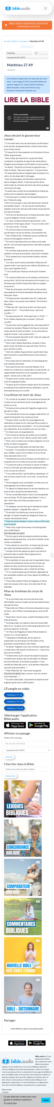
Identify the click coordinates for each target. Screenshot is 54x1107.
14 (5, 241)
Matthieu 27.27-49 (14, 701)
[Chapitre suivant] (52, 555)
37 (5, 434)
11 (5, 220)
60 (5, 622)
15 (5, 250)
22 (5, 307)
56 (5, 580)
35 (5, 419)
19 (5, 277)
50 (5, 527)
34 (5, 413)
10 (5, 214)
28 (5, 360)
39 (5, 446)
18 (5, 271)
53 (5, 550)
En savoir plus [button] (10, 1103)
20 (5, 289)
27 (5, 351)
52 (5, 544)
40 (5, 449)
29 (5, 366)
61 (5, 631)
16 (5, 256)
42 (5, 464)
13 (5, 235)
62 (5, 637)
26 (5, 342)
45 (5, 488)
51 (5, 536)
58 (5, 607)
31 (5, 384)
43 (5, 473)
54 (5, 559)
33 (5, 407)
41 (5, 458)
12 (5, 229)
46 (5, 494)
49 (5, 521)
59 (5, 616)
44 (5, 482)
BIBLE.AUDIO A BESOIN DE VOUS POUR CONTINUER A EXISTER (28, 25)
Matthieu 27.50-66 (14, 708)
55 (5, 571)
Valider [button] (46, 1100)
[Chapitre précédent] (2, 555)
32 (5, 398)
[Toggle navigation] (45, 8)
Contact (5, 1092)
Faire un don (7, 1090)
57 (5, 598)
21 (5, 298)
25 (5, 336)
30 (5, 378)
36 (5, 431)
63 (5, 646)
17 (5, 262)
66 (5, 679)
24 (5, 324)
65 (5, 670)
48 (5, 512)
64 (5, 655)
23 (5, 315)
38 (5, 440)
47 (5, 506)
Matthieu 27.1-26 (14, 695)
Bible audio (40, 1056)
